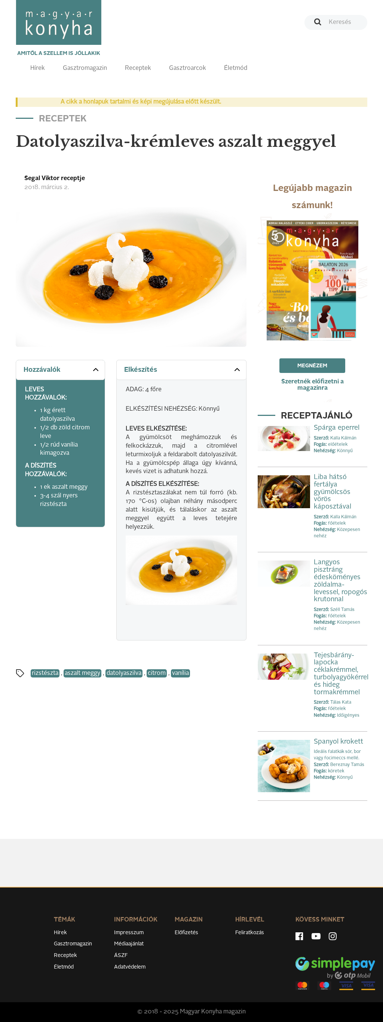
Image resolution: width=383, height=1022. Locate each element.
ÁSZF (121, 955)
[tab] (60, 370)
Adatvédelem (129, 967)
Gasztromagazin (85, 68)
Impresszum (129, 932)
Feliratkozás (249, 932)
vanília (180, 673)
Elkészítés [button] (140, 370)
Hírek (37, 68)
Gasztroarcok (187, 68)
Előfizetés (186, 932)
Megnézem (312, 365)
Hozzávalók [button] (42, 370)
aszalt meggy (82, 673)
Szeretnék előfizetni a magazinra (312, 385)
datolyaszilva (124, 673)
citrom (157, 673)
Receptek (138, 68)
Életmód (235, 68)
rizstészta (45, 673)
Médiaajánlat (129, 944)
